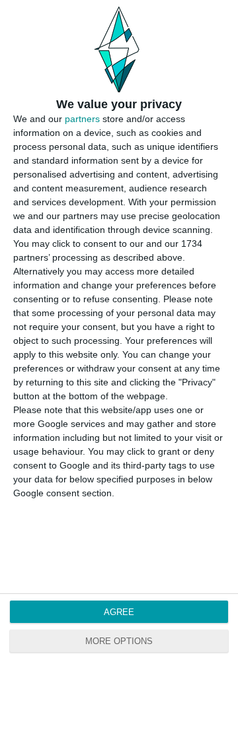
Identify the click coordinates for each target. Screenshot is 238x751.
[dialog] (119, 375)
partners (82, 118)
